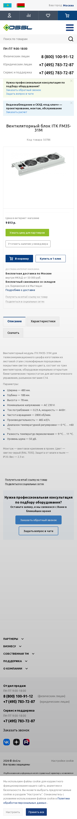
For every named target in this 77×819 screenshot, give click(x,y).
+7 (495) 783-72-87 (56, 64)
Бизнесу (9, 646)
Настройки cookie (62, 760)
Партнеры (10, 638)
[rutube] (26, 742)
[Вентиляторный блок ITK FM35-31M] (38, 179)
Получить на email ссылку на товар (27, 296)
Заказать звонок (16, 730)
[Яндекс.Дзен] (16, 742)
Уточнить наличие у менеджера (28, 243)
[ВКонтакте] (6, 742)
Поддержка (12, 661)
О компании (12, 668)
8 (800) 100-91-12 (57, 56)
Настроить (13, 812)
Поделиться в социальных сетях (25, 301)
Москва (68, 5)
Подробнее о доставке (20, 289)
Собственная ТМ (16, 653)
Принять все (36, 812)
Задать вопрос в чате (20, 93)
